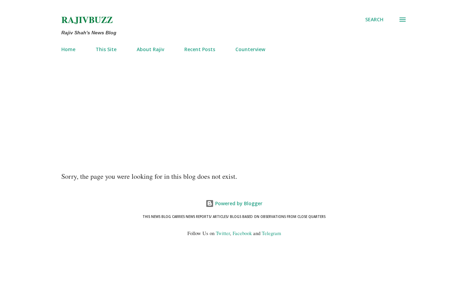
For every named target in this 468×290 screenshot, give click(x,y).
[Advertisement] (234, 109)
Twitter (223, 233)
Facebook (242, 233)
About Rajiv (150, 49)
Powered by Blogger (238, 203)
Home (68, 49)
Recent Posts (199, 49)
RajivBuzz (87, 19)
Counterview (250, 49)
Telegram (271, 233)
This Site (106, 49)
